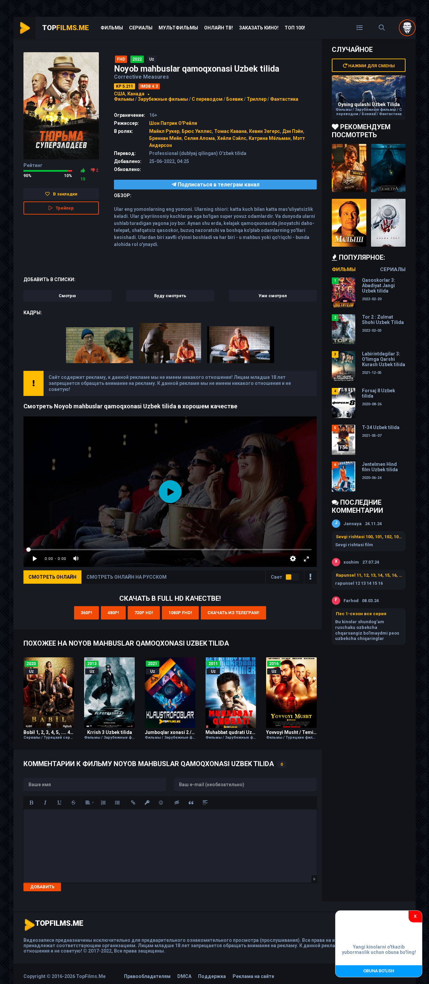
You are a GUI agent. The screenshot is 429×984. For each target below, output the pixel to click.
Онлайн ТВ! (218, 27)
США (119, 93)
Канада (135, 93)
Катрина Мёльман (270, 138)
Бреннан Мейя (165, 138)
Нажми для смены (371, 65)
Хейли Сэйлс (231, 138)
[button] (31, 802)
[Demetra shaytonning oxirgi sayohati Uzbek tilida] (388, 168)
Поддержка (212, 976)
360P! (86, 612)
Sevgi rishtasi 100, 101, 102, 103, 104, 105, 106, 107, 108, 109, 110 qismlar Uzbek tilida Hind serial (369, 537)
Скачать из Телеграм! (233, 612)
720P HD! (143, 612)
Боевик (234, 99)
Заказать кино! (259, 27)
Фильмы (112, 27)
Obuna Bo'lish (378, 971)
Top (65, 28)
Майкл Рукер (164, 131)
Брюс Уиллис (197, 131)
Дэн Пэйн (292, 131)
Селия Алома (199, 138)
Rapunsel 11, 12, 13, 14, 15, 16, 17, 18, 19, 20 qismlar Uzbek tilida (369, 575)
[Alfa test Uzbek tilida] (388, 223)
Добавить (42, 886)
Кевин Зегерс (264, 131)
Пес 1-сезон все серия (361, 613)
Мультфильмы (178, 27)
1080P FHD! (180, 612)
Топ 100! (295, 27)
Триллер (256, 99)
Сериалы (140, 27)
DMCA (184, 976)
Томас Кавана (230, 131)
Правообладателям (147, 976)
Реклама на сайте (253, 976)
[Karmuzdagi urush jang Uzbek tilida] (349, 168)
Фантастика (284, 99)
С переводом (208, 99)
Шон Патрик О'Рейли (173, 123)
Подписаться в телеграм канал (217, 184)
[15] (82, 170)
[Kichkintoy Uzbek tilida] (349, 223)
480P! (113, 612)
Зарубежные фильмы (163, 99)
